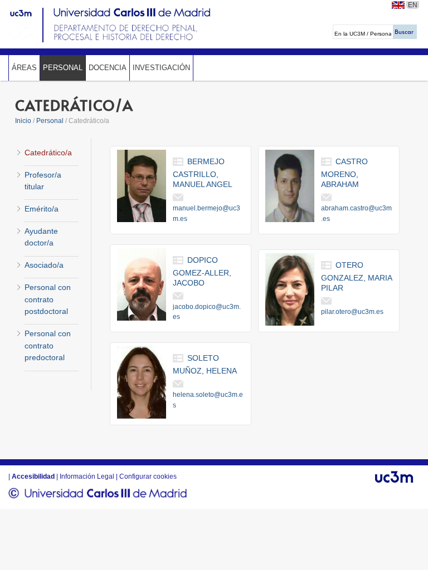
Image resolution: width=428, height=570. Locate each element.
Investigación (161, 67)
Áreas (24, 67)
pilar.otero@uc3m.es (352, 312)
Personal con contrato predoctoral (48, 345)
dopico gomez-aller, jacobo (202, 271)
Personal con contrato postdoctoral (48, 299)
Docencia (108, 67)
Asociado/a (44, 265)
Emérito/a (42, 208)
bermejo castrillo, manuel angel (202, 173)
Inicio (23, 121)
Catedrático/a (48, 152)
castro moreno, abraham (344, 173)
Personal (62, 67)
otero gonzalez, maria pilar (356, 276)
